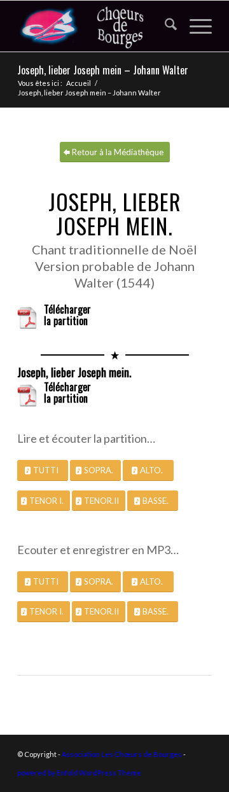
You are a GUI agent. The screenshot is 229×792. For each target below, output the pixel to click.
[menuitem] (164, 26)
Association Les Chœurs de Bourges (122, 754)
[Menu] (194, 26)
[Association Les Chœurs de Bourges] (95, 26)
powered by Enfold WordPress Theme (79, 772)
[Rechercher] (164, 26)
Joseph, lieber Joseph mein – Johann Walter (102, 70)
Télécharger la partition (67, 316)
